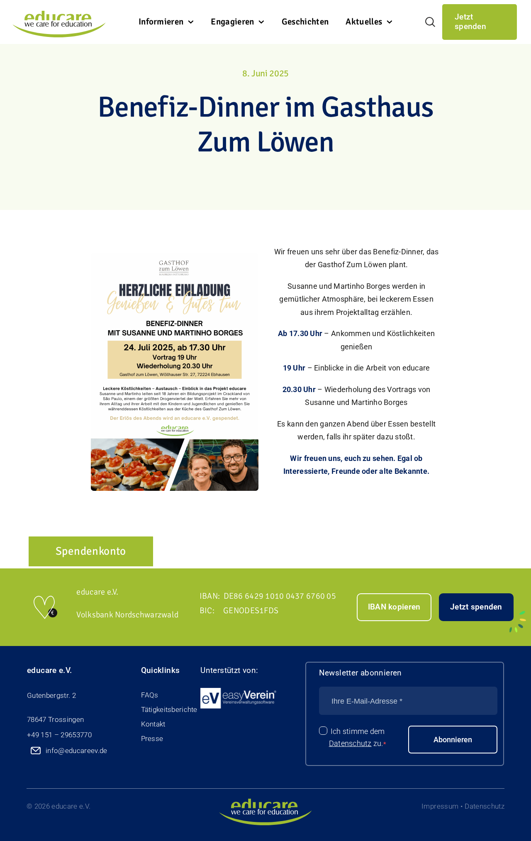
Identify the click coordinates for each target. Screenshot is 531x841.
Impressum (439, 806)
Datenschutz (350, 743)
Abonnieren (453, 739)
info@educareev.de (76, 750)
